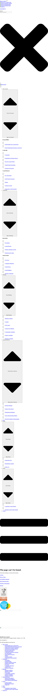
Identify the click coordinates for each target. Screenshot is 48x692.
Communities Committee (10, 673)
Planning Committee (9, 675)
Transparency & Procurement (11, 657)
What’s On (7, 684)
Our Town (7, 664)
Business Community (9, 668)
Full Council (7, 672)
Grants (3, 687)
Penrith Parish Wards (9, 651)
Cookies (1, 575)
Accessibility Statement (4, 579)
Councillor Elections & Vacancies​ (11, 652)
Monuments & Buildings (10, 679)
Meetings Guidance (9, 670)
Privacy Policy (3, 577)
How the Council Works (10, 650)
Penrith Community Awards (10, 662)
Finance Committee (9, 674)
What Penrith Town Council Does (11, 645)
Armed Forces (8, 666)
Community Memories (9, 665)
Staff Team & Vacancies (9, 654)
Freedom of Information (4, 583)
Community (4, 659)
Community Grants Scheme (10, 688)
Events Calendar (8, 682)
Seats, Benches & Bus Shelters (11, 680)
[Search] (0, 83)
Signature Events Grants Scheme (11, 689)
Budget (6, 655)
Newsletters (7, 660)
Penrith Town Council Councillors (12, 647)
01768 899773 (3, 8)
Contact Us (4, 690)
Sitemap (1, 585)
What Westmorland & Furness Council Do (13, 646)
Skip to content (3, 1)
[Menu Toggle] (0, 86)
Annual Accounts (8, 656)
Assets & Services (6, 676)
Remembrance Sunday (9, 683)
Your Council (5, 644)
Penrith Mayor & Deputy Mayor (11, 648)
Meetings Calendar (8, 671)
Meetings (4, 669)
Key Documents (8, 653)
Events (3, 681)
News (3, 685)
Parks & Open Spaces (9, 678)
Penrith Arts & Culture (9, 663)
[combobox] (6, 12)
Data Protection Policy (4, 581)
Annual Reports (8, 661)
